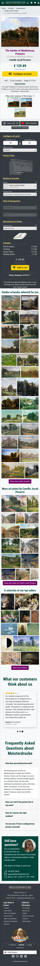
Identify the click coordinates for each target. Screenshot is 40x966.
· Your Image (25, 908)
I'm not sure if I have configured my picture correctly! (19, 825)
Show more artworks (20, 668)
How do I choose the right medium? (16, 814)
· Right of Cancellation (10, 919)
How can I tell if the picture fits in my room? (19, 803)
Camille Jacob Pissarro (11, 11)
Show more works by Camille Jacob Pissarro (20, 583)
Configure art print (22, 73)
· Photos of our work (28, 916)
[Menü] (2, 3)
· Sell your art (26, 911)
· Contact (6, 908)
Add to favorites (30, 123)
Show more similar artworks (20, 481)
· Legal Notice (7, 911)
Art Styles (11, 8)
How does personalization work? (18, 763)
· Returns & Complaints (10, 921)
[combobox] (20, 150)
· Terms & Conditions (9, 913)
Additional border (8, 147)
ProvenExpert (16, 722)
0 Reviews (24, 128)
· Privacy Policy (7, 916)
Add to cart (21, 267)
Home (4, 8)
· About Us (6, 924)
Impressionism (20, 8)
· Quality (24, 913)
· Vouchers (25, 919)
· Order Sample (26, 921)
